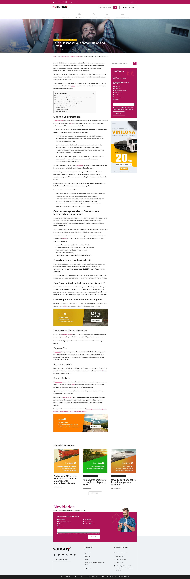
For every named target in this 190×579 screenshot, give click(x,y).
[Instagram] (59, 555)
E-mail (114, 102)
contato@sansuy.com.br (72, 2)
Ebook (85, 476)
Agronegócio (78, 17)
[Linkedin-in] (71, 555)
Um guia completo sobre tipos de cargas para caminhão (123, 482)
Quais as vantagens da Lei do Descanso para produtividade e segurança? (74, 97)
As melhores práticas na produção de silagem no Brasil (95, 482)
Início (54, 56)
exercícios (57, 352)
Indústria (106, 17)
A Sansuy (65, 17)
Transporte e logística (121, 17)
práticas (73, 86)
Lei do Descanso (59, 120)
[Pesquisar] (134, 63)
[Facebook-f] (54, 555)
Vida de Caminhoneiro (70, 39)
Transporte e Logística (59, 39)
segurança (64, 238)
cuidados (65, 306)
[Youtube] (63, 555)
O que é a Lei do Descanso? (62, 95)
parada (73, 384)
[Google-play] (75, 555)
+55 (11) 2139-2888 (59, 2)
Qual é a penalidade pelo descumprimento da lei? (68, 101)
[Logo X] (67, 555)
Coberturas (92, 17)
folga (71, 123)
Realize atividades (62, 111)
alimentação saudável (66, 334)
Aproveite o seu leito (63, 109)
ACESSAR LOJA (129, 7)
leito (103, 370)
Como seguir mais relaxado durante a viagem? (67, 103)
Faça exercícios (61, 107)
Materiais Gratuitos (92, 476)
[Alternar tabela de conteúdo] (92, 93)
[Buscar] (115, 7)
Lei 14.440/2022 (79, 165)
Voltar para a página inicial (131, 2)
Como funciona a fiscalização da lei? (65, 99)
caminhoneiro (58, 382)
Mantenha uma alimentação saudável (67, 105)
